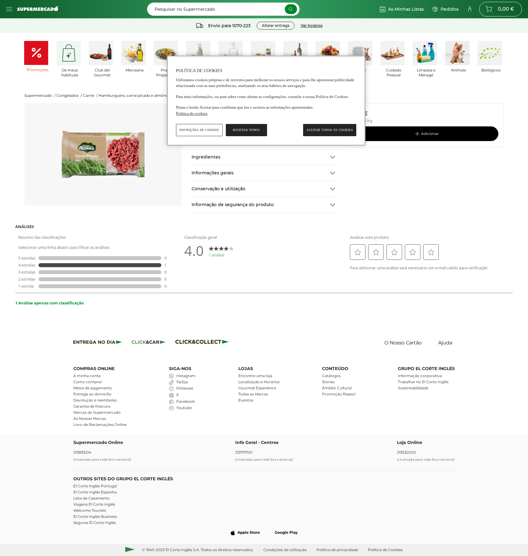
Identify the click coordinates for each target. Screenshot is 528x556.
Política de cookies (191, 113)
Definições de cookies (199, 130)
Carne (90, 95)
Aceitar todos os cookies (329, 130)
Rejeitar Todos (246, 130)
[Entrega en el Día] (203, 343)
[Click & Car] (149, 343)
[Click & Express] (97, 343)
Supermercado (39, 95)
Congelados (69, 95)
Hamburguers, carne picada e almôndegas (138, 95)
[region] (266, 101)
